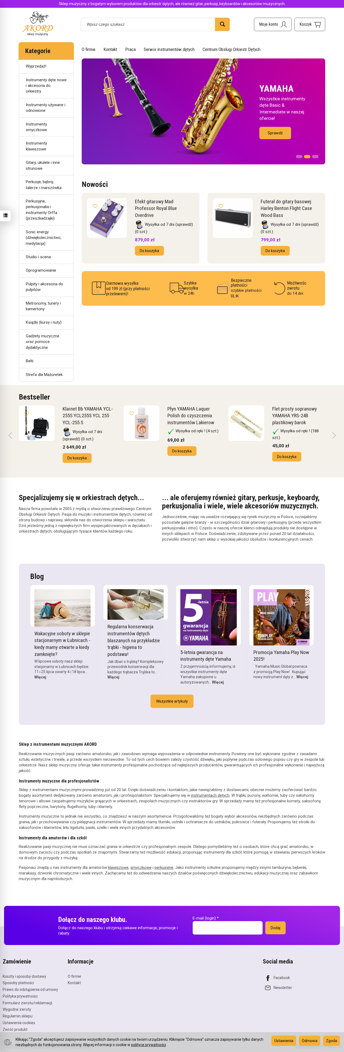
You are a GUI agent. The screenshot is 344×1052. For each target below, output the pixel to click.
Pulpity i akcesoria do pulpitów (44, 287)
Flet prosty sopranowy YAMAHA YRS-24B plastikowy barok (294, 416)
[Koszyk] (309, 24)
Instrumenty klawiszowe (36, 146)
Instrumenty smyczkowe (36, 127)
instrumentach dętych (210, 795)
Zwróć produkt (15, 1029)
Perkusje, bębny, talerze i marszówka (44, 184)
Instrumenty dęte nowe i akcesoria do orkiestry (46, 85)
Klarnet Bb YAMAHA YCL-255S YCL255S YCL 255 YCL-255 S (88, 416)
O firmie (88, 49)
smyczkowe (141, 867)
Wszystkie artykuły (172, 701)
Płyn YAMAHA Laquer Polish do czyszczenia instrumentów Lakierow (190, 416)
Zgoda (331, 1041)
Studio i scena (38, 256)
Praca (130, 49)
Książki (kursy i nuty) (44, 322)
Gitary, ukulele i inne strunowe (43, 165)
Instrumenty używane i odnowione (45, 107)
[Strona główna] (37, 23)
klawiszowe (118, 867)
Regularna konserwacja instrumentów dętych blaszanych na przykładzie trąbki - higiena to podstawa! (134, 640)
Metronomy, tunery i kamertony (43, 306)
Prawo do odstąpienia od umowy (30, 989)
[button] (299, 155)
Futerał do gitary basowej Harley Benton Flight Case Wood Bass (286, 208)
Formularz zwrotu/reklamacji (27, 1003)
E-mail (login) (204, 918)
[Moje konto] (273, 24)
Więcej (40, 677)
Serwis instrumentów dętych (169, 49)
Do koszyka (149, 251)
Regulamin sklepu (18, 1016)
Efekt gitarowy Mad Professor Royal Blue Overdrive (156, 208)
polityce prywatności (148, 1045)
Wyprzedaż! (36, 66)
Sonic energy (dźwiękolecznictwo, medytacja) (43, 238)
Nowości (95, 184)
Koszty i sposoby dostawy (24, 976)
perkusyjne (164, 867)
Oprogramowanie (41, 270)
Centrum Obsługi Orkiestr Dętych (231, 49)
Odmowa (309, 1041)
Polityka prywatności (20, 996)
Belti (29, 361)
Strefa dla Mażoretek (44, 374)
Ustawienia (283, 1041)
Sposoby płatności (18, 983)
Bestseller (34, 397)
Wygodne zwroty (17, 1009)
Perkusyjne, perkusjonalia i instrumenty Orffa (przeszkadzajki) (41, 210)
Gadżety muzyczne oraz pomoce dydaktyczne (42, 342)
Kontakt (110, 49)
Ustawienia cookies (19, 1023)
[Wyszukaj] (222, 24)
